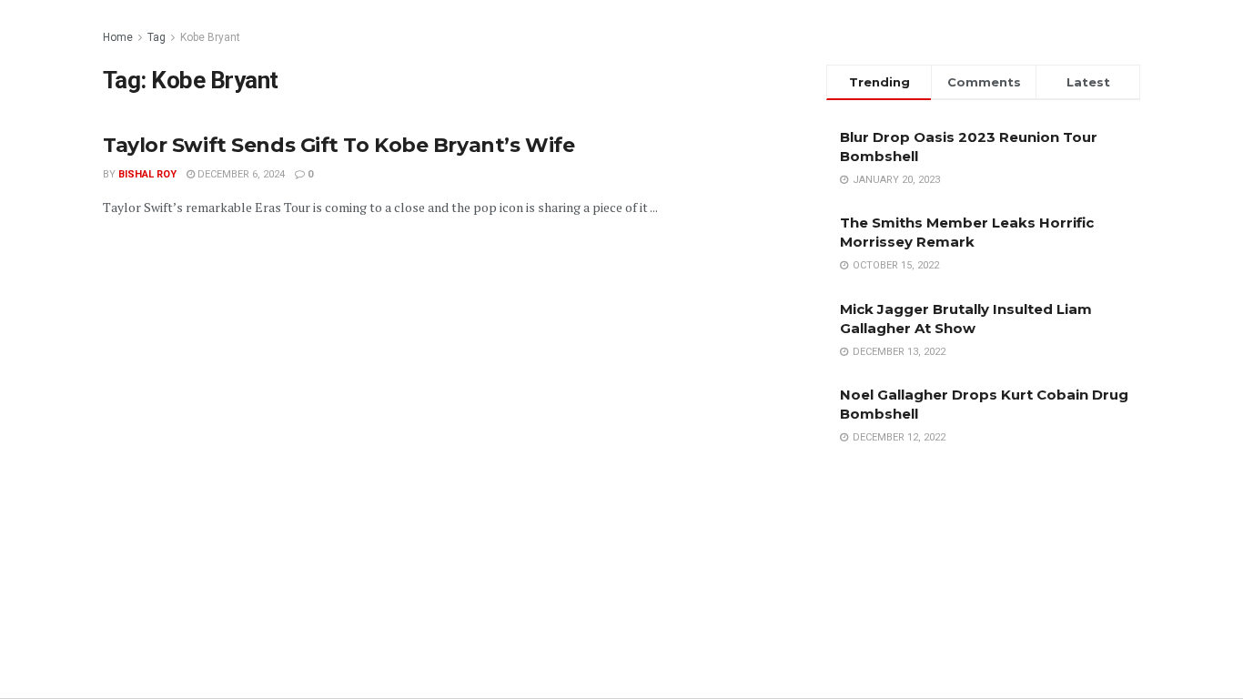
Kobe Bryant (210, 37)
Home (118, 37)
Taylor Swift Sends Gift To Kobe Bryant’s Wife (338, 145)
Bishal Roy (147, 174)
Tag (156, 37)
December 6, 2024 (240, 174)
